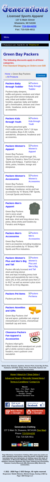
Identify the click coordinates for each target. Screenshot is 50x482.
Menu (6, 37)
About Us (21, 374)
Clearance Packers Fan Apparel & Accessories (16, 335)
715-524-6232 (29, 26)
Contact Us (35, 382)
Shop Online (33, 374)
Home (7, 74)
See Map (41, 430)
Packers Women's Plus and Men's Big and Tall (16, 261)
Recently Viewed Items (33, 378)
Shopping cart (34, 45)
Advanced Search (13, 378)
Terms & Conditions (19, 382)
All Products (12, 77)
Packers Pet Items (15, 293)
